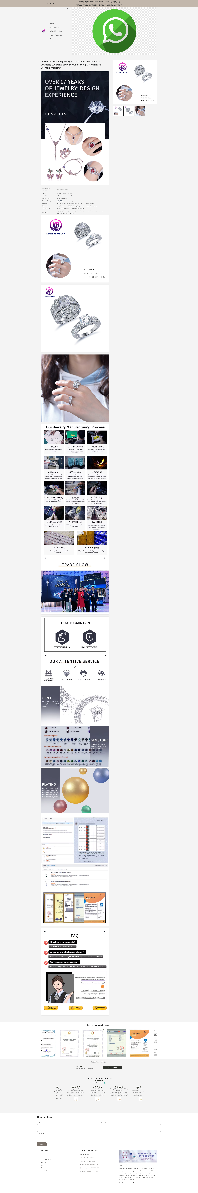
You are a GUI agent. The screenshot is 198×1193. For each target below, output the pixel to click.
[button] (55, 27)
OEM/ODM (60, 201)
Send (41, 1144)
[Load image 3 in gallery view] (140, 111)
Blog (42, 1165)
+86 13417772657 (92, 1171)
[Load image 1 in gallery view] (118, 111)
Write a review (112, 1067)
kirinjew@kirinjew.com (92, 1164)
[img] (99, 1081)
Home (42, 1154)
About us (43, 1162)
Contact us (44, 1170)
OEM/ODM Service (46, 1159)
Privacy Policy (45, 1167)
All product (44, 1157)
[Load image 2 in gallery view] (129, 111)
